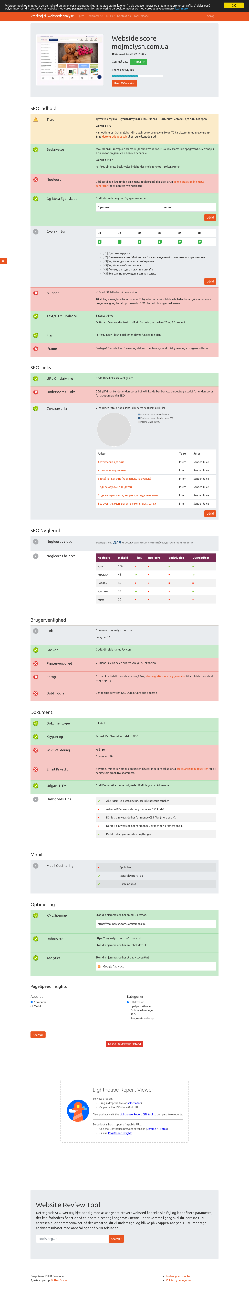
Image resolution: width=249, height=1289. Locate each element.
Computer (40, 1002)
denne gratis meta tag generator (166, 676)
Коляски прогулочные (112, 470)
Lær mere (181, 8)
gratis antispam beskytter (192, 768)
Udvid (210, 217)
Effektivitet (137, 1002)
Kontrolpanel (141, 15)
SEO (133, 1014)
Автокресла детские (111, 462)
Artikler (110, 15)
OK (234, 5)
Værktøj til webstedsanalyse (52, 16)
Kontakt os (124, 15)
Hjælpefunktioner (141, 1006)
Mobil (37, 1006)
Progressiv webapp (141, 1018)
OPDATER (138, 61)
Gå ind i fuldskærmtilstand (124, 1044)
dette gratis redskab (114, 136)
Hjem (81, 15)
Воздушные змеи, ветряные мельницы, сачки (127, 503)
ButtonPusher (59, 1280)
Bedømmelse (95, 15)
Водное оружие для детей (115, 486)
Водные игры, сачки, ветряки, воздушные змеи (128, 495)
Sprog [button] (211, 15)
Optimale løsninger (142, 1010)
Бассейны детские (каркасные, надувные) (124, 478)
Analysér (38, 1034)
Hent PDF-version (124, 83)
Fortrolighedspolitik (178, 1276)
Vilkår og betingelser (178, 1280)
